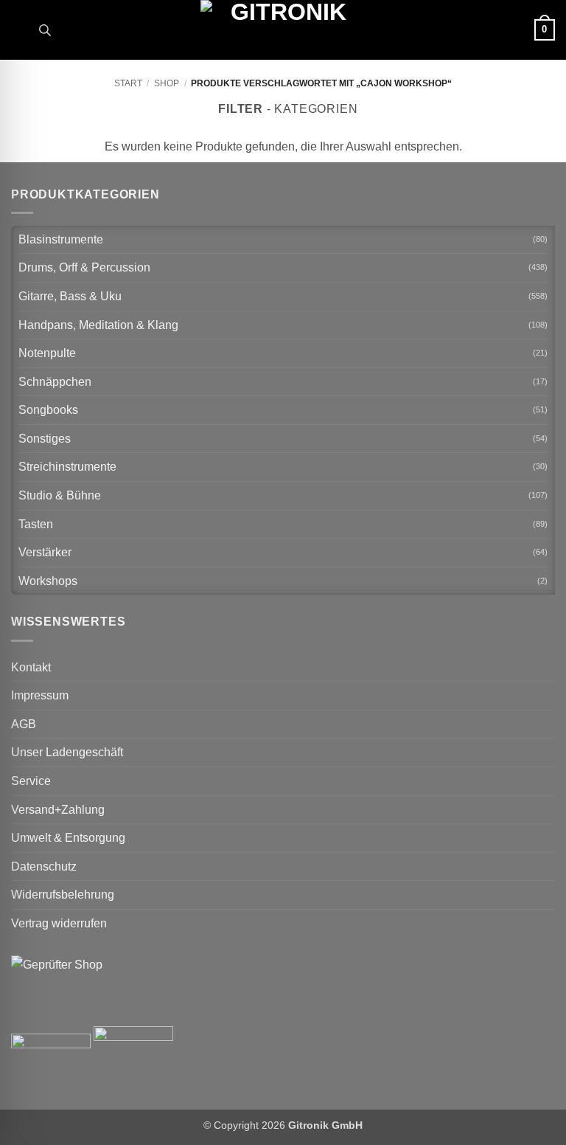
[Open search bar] (45, 30)
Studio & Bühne (59, 495)
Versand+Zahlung (58, 809)
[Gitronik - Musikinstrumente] (283, 30)
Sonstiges (44, 438)
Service (31, 781)
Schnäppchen (54, 382)
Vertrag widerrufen (59, 923)
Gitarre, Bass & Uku (70, 296)
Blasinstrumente (60, 239)
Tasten (35, 524)
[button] (20, 30)
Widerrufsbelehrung (62, 894)
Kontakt (31, 667)
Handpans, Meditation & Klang (98, 325)
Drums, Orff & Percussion (84, 267)
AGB (23, 724)
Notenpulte (47, 353)
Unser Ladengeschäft (67, 752)
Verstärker (44, 552)
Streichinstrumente (67, 466)
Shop (166, 83)
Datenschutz (44, 866)
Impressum (40, 695)
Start (128, 83)
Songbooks (48, 410)
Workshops (47, 581)
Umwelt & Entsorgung (68, 837)
